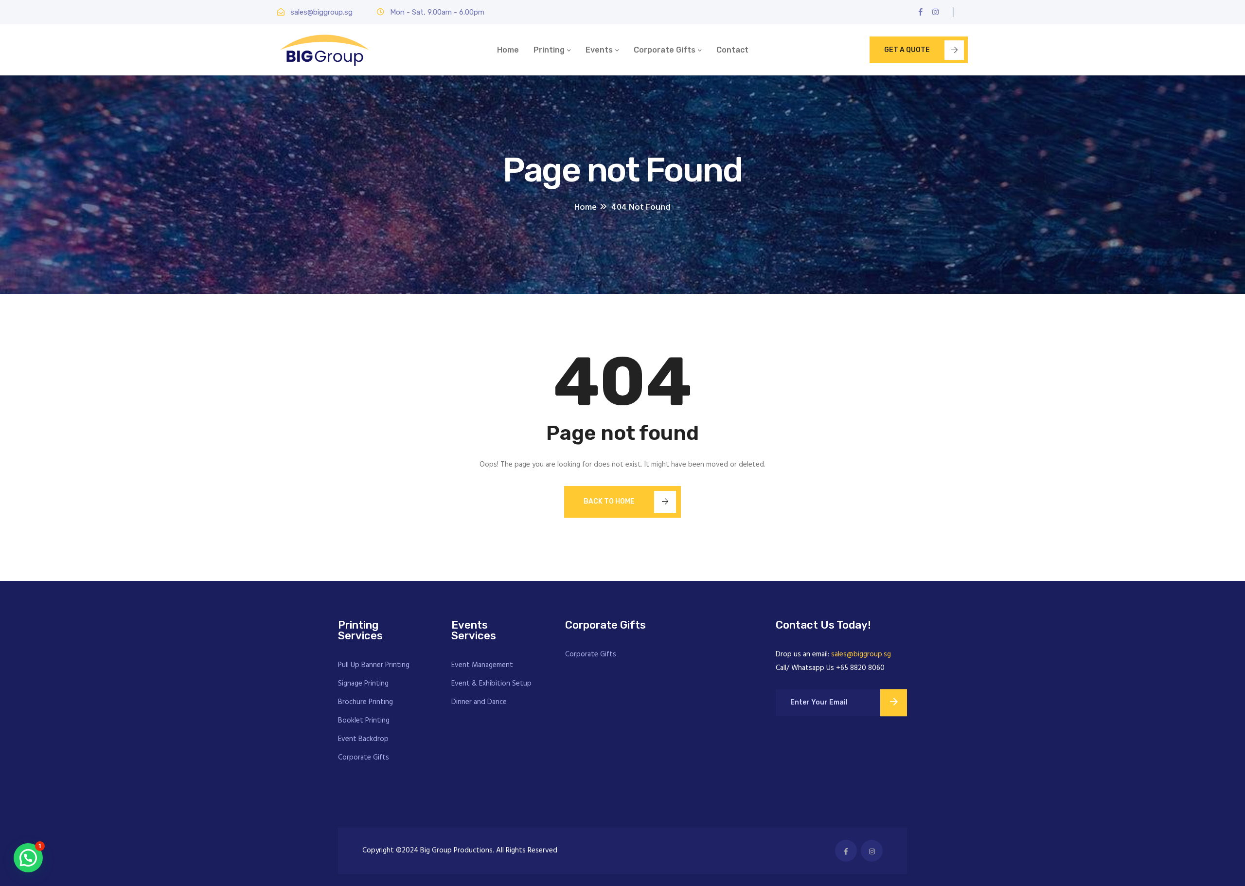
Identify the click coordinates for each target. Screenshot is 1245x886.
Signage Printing (363, 683)
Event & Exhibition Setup (491, 683)
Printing (549, 49)
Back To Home (609, 501)
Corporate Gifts (664, 49)
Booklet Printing (364, 720)
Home (508, 49)
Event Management (482, 665)
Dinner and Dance (479, 702)
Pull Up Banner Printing (373, 665)
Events (599, 49)
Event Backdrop (363, 739)
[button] (28, 857)
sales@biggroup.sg (861, 654)
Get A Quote (907, 50)
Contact (732, 49)
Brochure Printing (365, 702)
